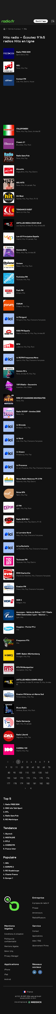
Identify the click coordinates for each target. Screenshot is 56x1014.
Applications (37, 936)
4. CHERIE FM (9, 845)
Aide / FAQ (36, 941)
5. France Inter (9, 849)
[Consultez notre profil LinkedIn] (34, 972)
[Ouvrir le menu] (52, 21)
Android (7, 979)
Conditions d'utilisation (14, 934)
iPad (6, 974)
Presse (35, 908)
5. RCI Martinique (10, 820)
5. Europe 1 (8, 878)
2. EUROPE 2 (8, 867)
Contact (35, 931)
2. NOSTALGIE (9, 838)
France (30, 992)
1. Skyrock (7, 834)
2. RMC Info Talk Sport (12, 808)
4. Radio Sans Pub (10, 816)
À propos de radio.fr (40, 903)
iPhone (7, 970)
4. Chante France (10, 874)
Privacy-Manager (11, 956)
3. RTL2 (6, 841)
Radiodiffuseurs (38, 918)
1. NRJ (6, 863)
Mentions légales (11, 946)
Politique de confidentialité (10, 940)
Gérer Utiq (8, 951)
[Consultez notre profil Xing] (40, 972)
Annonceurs (37, 913)
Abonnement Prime (40, 946)
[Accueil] (4, 29)
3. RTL (6, 812)
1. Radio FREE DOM (11, 804)
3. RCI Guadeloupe (11, 871)
